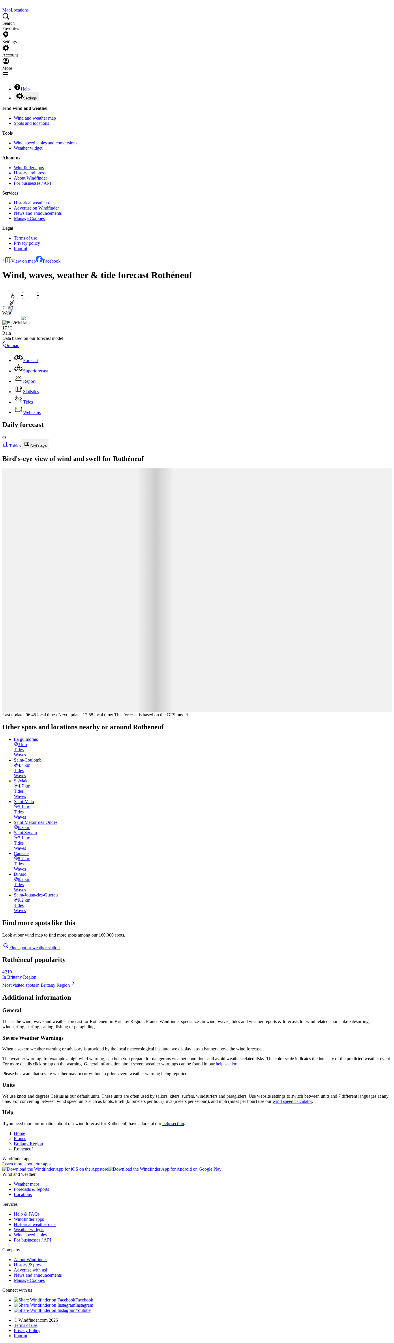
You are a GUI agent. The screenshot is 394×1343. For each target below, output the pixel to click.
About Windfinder (30, 178)
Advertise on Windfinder (36, 208)
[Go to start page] (2, 4)
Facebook (52, 261)
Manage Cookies (29, 218)
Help (25, 88)
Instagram (84, 1305)
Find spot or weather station (34, 947)
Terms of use (25, 238)
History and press (30, 172)
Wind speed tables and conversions (45, 142)
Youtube (83, 1310)
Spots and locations (31, 123)
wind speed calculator (292, 1101)
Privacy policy (27, 243)
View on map (23, 261)
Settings (30, 98)
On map (12, 345)
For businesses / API (32, 183)
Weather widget (28, 148)
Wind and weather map (35, 118)
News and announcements (38, 213)
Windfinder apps (29, 167)
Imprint (20, 248)
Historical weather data (35, 202)
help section (226, 1063)
